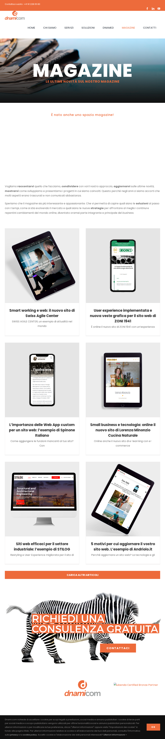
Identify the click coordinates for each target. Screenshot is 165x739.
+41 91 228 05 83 (32, 4)
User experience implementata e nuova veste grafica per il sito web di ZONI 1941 (123, 316)
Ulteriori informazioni (114, 734)
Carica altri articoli (82, 575)
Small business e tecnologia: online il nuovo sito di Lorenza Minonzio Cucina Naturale (122, 430)
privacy (14, 734)
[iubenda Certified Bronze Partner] (136, 685)
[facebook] (147, 8)
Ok (153, 727)
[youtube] (159, 8)
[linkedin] (153, 8)
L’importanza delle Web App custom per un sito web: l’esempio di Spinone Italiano (42, 430)
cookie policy (30, 734)
